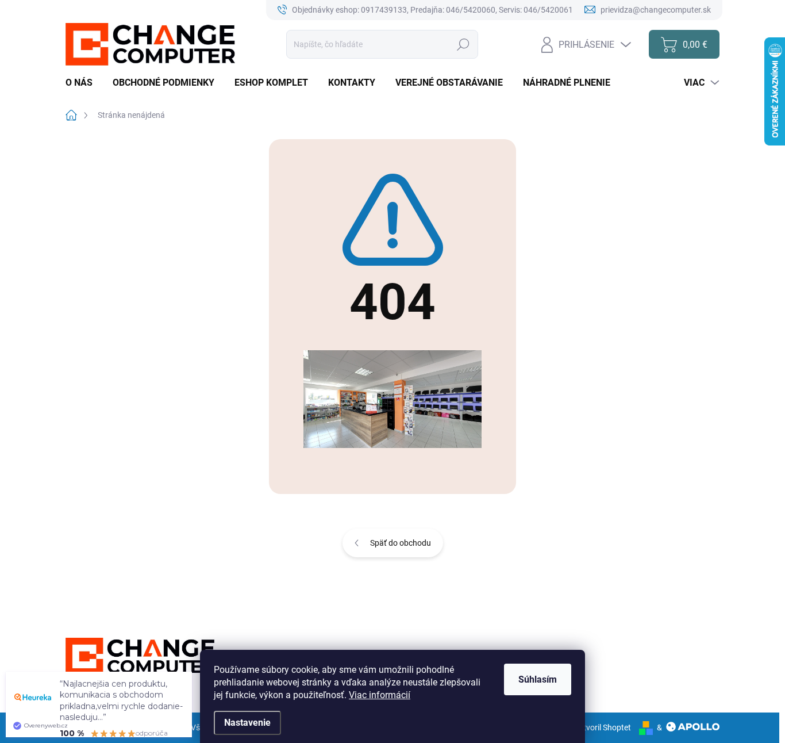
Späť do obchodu (400, 542)
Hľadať (463, 44)
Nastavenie (247, 722)
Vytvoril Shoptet (602, 727)
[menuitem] (83, 83)
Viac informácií (379, 695)
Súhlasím (537, 679)
